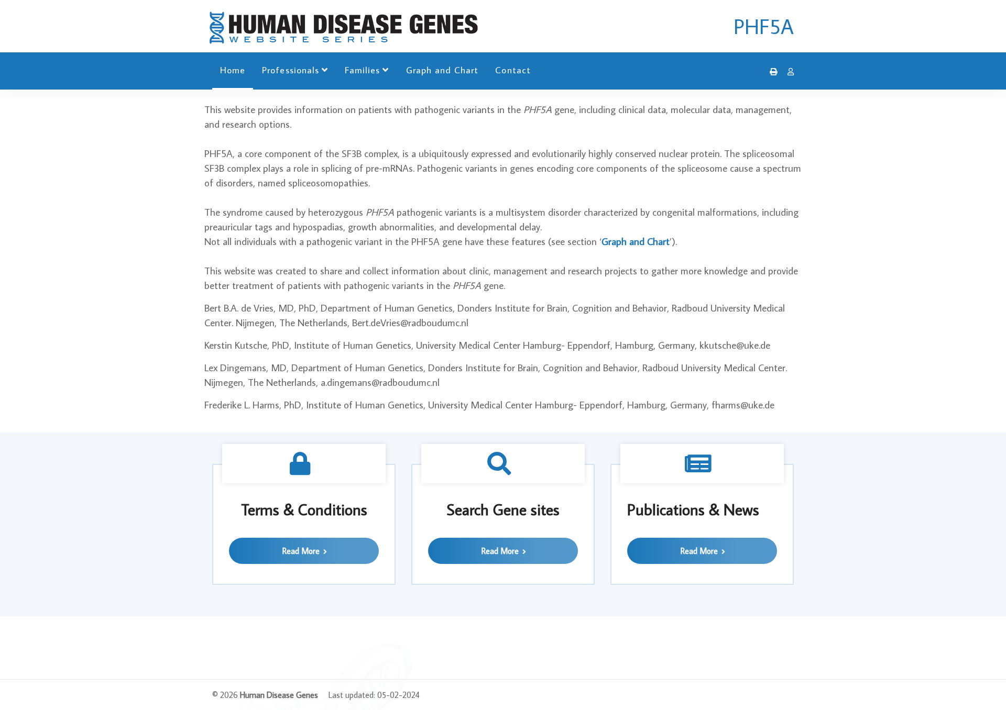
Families (362, 70)
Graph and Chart (442, 70)
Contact (512, 70)
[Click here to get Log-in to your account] (788, 71)
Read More (302, 551)
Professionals (290, 70)
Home (232, 70)
